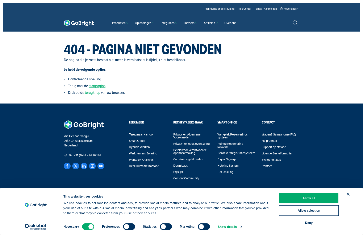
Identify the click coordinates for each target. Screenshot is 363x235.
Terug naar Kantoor (141, 134)
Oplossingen (143, 23)
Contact (267, 166)
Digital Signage (227, 159)
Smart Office (137, 140)
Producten (119, 23)
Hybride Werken (139, 147)
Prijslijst (178, 171)
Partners (189, 23)
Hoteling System (228, 165)
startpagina (97, 86)
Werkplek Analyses (141, 159)
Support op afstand (274, 147)
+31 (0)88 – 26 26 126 (87, 155)
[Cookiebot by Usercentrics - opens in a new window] (35, 227)
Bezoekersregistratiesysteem (236, 152)
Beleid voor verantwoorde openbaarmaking (190, 151)
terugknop (92, 92)
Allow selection (309, 210)
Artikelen (209, 23)
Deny (309, 222)
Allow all (308, 198)
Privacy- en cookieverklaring (191, 143)
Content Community (186, 178)
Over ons (230, 23)
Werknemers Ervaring (143, 153)
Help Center (269, 140)
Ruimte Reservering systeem (230, 145)
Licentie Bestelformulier (277, 153)
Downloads (180, 165)
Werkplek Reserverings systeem (232, 136)
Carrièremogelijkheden (188, 159)
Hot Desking (225, 171)
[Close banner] (348, 194)
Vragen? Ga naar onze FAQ (279, 134)
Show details (227, 226)
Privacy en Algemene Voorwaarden (187, 136)
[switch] (129, 226)
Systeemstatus (271, 159)
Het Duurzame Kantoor (144, 166)
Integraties (168, 23)
